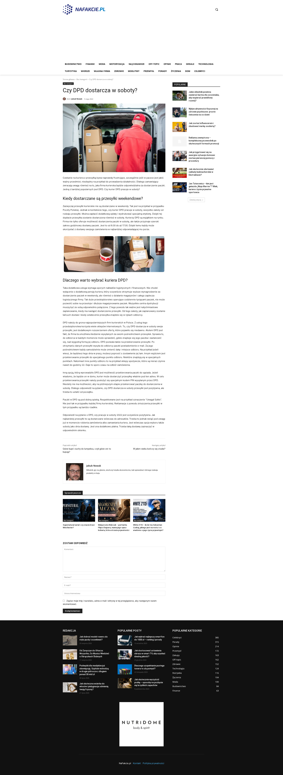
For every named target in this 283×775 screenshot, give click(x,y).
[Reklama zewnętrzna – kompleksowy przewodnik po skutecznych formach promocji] (179, 141)
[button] (216, 9)
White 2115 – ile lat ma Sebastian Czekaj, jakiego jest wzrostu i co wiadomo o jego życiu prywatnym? (148, 527)
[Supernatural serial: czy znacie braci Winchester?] (79, 510)
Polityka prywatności (153, 763)
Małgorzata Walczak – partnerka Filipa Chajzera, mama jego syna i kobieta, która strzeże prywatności (113, 527)
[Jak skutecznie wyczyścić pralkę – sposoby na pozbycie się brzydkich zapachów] (125, 683)
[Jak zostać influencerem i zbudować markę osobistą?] (179, 127)
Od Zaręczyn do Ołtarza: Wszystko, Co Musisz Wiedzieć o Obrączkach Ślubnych (94, 653)
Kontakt (137, 763)
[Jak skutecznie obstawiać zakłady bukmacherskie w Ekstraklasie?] (179, 173)
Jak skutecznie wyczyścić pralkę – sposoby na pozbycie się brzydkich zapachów (148, 682)
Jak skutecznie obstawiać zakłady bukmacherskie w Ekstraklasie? (201, 172)
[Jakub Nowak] (65, 98)
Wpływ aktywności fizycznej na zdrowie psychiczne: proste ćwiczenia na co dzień (203, 112)
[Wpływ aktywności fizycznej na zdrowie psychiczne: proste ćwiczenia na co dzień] (179, 112)
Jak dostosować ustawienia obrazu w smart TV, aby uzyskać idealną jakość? (149, 653)
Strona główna (69, 79)
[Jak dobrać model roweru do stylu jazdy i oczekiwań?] (70, 640)
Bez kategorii (81, 79)
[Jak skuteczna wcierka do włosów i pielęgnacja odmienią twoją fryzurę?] (70, 687)
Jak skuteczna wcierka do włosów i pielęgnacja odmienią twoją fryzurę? (93, 686)
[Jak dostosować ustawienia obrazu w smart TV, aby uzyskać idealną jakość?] (125, 654)
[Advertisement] (141, 38)
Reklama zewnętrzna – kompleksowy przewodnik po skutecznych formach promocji (204, 141)
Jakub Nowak (76, 99)
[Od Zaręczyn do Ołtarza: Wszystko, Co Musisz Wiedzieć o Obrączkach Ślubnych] (70, 654)
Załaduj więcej (195, 200)
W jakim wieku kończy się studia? (149, 448)
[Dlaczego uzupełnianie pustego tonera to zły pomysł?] (125, 669)
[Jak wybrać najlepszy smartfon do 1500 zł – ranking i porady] (125, 640)
